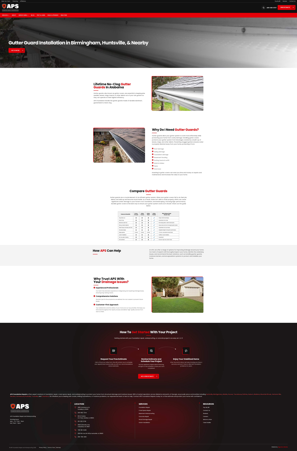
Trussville (35, 396)
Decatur (13, 396)
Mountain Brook (265, 394)
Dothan (245, 394)
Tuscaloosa (238, 394)
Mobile (225, 394)
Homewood (20, 396)
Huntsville (209, 394)
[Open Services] (8, 15)
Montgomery (217, 394)
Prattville (28, 396)
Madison (257, 394)
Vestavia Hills (276, 394)
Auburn (250, 394)
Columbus (45, 396)
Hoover (230, 394)
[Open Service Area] (28, 15)
